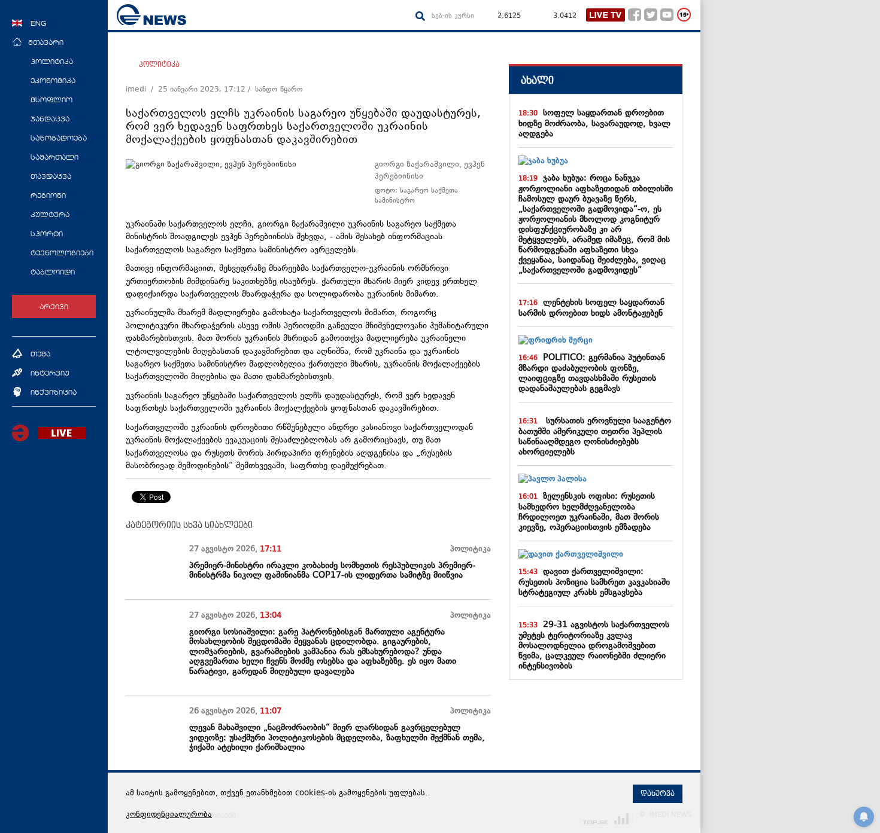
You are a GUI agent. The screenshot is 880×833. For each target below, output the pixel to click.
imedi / (142, 89)
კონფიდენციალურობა (169, 815)
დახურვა (658, 793)
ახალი (537, 80)
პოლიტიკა (159, 64)
